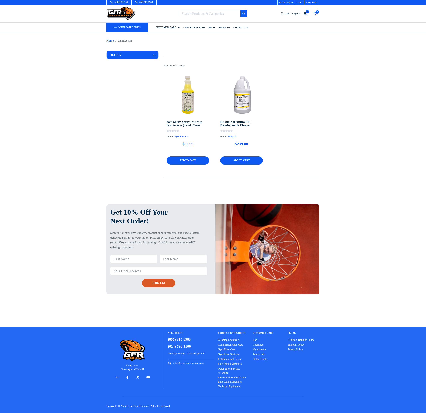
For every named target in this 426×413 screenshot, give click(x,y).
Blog (211, 27)
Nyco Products (181, 136)
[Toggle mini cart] (305, 13)
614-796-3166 (121, 2)
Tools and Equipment (229, 386)
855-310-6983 (146, 2)
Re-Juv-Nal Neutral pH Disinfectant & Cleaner (235, 123)
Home (110, 40)
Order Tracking (194, 27)
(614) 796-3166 (179, 346)
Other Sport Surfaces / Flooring (229, 370)
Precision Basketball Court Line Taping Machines (232, 379)
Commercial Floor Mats (230, 344)
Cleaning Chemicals (228, 339)
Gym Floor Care (226, 349)
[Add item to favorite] (182, 106)
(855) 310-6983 (179, 339)
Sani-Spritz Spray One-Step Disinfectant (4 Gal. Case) (184, 123)
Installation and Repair (230, 359)
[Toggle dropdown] (115, 27)
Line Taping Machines (230, 363)
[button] (132, 55)
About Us (224, 27)
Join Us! (158, 283)
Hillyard (232, 136)
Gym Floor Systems (228, 354)
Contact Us (240, 27)
